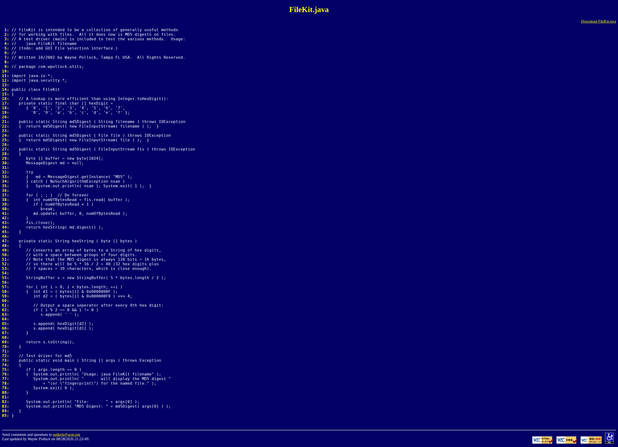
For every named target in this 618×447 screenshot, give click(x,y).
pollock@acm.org (66, 435)
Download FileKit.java (598, 21)
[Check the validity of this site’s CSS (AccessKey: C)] (567, 442)
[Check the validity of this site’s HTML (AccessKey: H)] (543, 442)
